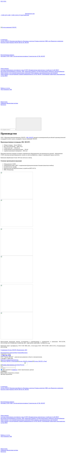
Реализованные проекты (7, 352)
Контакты (24, 352)
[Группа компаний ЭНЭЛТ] (9, 27)
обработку (15, 369)
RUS (2, 1)
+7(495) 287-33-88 (5, 15)
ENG (5, 1)
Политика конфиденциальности (9, 360)
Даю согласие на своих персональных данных (18, 369)
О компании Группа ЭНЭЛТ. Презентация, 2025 (14, 350)
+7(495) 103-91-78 (15, 15)
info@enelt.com (25, 15)
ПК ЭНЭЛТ (30, 137)
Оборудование (18, 352)
